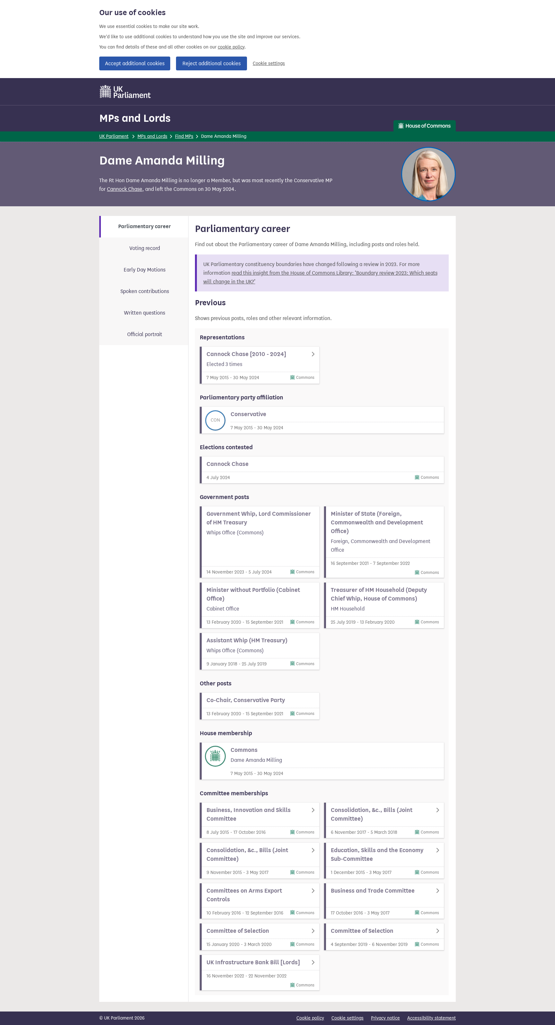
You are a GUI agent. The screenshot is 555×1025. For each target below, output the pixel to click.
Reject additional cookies (211, 63)
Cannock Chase (124, 189)
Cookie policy (310, 1018)
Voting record (144, 248)
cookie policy (231, 47)
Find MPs (184, 136)
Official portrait (144, 334)
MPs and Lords (135, 118)
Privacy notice (385, 1018)
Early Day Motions (144, 270)
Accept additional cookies (134, 63)
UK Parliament (113, 136)
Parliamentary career (144, 226)
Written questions (144, 313)
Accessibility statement (431, 1018)
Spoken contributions (144, 291)
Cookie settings (269, 63)
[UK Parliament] (125, 92)
